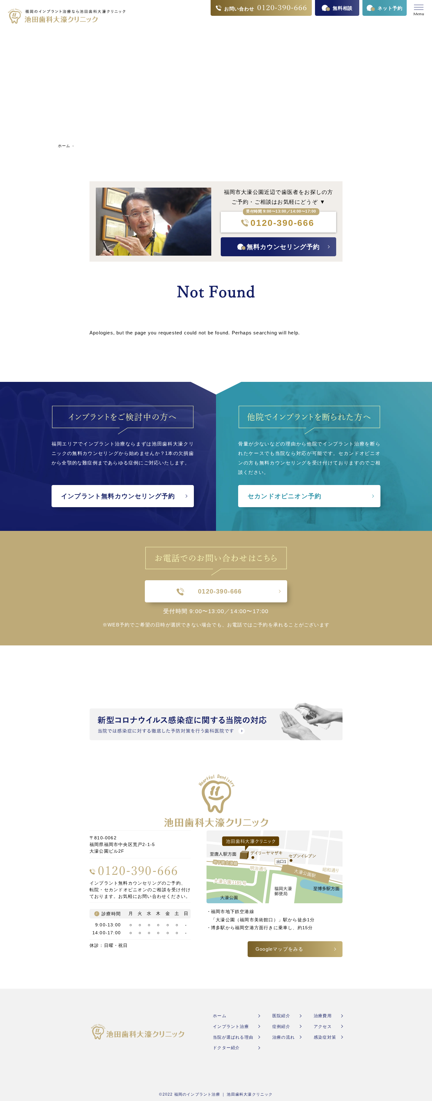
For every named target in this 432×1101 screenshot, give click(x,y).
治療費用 (323, 1015)
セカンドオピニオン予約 (284, 496)
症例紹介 (281, 1026)
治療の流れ (283, 1037)
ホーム (64, 146)
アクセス (323, 1026)
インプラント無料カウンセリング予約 (118, 496)
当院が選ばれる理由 (233, 1037)
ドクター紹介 (226, 1047)
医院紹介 (281, 1015)
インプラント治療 (231, 1026)
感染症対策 (325, 1037)
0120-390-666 (280, 223)
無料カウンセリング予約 (283, 246)
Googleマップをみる (279, 949)
